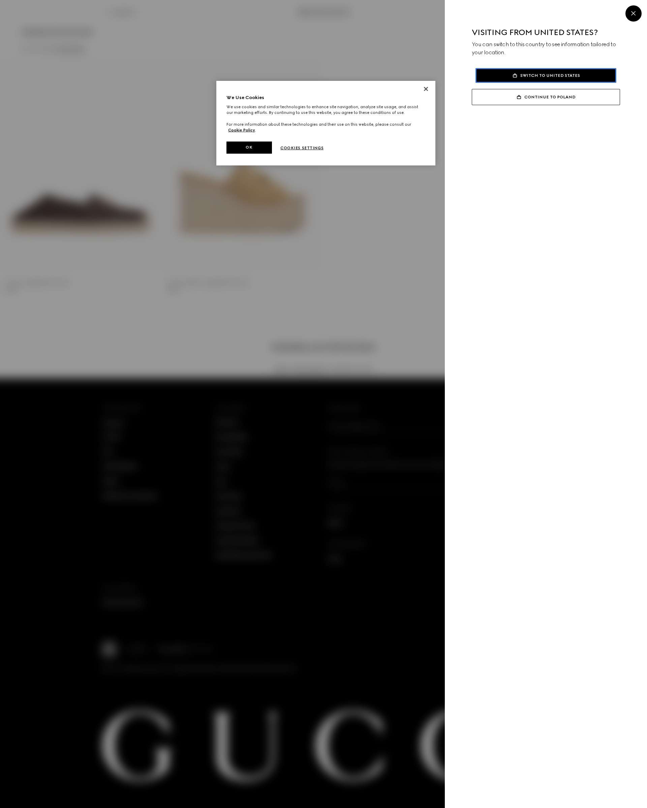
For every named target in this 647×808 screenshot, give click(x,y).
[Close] (633, 13)
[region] (325, 123)
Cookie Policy (241, 130)
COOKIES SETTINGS (302, 148)
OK (249, 147)
